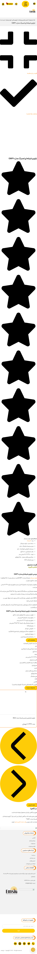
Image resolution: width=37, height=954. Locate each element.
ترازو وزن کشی (15, 20)
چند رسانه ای (32, 858)
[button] (31, 640)
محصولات (31, 20)
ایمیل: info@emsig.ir (30, 883)
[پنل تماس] (33, 949)
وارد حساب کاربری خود (20, 822)
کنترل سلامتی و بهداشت (23, 20)
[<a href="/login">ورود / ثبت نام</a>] (3, 4)
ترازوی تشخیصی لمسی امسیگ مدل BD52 (24, 718)
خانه (34, 20)
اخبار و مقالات (32, 861)
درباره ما (33, 855)
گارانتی (33, 838)
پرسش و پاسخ (32, 841)
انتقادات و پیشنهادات (30, 864)
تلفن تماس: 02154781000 (29, 880)
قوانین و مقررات (32, 846)
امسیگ (29, 541)
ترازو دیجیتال (8, 20)
